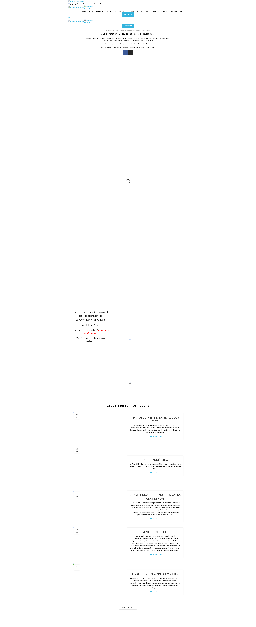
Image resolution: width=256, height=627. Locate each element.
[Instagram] (130, 52)
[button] (74, 181)
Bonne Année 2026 (155, 460)
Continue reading (155, 436)
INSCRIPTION (128, 26)
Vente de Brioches (155, 531)
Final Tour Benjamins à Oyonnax (155, 574)
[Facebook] (125, 52)
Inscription (128, 14)
